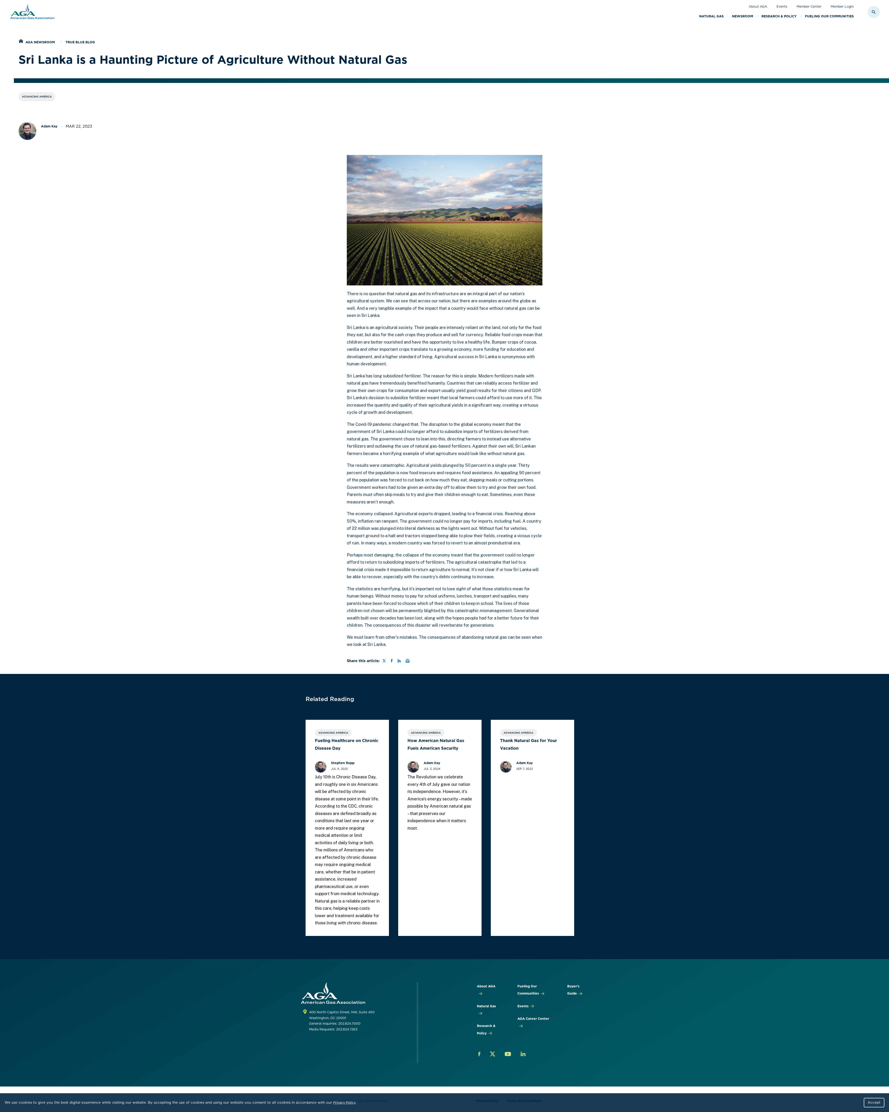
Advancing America (37, 96)
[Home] (21, 41)
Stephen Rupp (342, 763)
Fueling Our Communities (829, 16)
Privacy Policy (344, 1102)
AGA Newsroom (40, 42)
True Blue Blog (80, 42)
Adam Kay (49, 126)
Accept (874, 1102)
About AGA (758, 6)
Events (781, 6)
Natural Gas (711, 16)
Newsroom (742, 16)
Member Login (842, 6)
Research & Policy (779, 16)
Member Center (809, 6)
